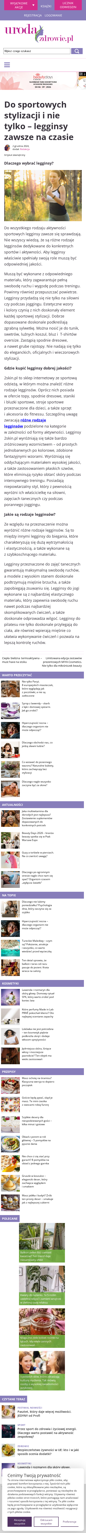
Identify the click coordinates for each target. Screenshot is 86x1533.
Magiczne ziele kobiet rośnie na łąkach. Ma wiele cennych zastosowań (39, 1341)
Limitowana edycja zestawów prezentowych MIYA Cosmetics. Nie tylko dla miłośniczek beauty (62, 661)
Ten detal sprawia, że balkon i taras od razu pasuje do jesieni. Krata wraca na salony (35, 965)
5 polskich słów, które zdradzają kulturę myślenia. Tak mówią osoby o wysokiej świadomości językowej (39, 1382)
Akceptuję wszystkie (19, 1521)
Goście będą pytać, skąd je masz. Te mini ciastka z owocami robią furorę (37, 1101)
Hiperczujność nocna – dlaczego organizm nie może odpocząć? (35, 726)
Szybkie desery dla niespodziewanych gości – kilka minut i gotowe (37, 1121)
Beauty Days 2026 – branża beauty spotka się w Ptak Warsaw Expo (38, 836)
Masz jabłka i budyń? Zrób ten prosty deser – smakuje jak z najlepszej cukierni (37, 1199)
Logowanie (53, 15)
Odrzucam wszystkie (46, 1521)
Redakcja (25, 149)
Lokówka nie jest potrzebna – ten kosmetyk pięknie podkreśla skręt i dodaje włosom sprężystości (37, 1034)
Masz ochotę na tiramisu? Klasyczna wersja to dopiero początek (38, 1082)
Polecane (10, 1218)
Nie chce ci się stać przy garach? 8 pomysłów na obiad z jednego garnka (35, 1160)
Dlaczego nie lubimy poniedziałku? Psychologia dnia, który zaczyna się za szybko (37, 907)
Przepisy (9, 1072)
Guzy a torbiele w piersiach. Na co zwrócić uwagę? (38, 854)
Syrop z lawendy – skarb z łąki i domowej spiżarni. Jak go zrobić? (36, 707)
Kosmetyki (10, 983)
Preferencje (69, 1521)
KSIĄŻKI (46, 5)
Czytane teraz (13, 1399)
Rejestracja (33, 15)
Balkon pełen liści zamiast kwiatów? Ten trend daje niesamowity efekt (36, 1256)
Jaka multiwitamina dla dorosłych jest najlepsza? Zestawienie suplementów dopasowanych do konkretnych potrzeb (37, 818)
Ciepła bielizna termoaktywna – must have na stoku (22, 660)
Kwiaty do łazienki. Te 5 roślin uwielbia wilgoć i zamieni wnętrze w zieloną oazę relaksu (40, 1298)
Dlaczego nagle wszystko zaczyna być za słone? (36, 783)
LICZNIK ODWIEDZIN (68, 5)
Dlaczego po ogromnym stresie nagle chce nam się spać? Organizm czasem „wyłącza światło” (37, 877)
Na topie (9, 895)
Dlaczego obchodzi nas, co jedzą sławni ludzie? (37, 744)
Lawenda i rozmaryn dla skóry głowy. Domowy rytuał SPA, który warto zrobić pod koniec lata (38, 995)
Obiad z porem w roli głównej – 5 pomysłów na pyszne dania (36, 1140)
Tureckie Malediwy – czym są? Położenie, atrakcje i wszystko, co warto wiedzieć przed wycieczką (37, 946)
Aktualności (12, 805)
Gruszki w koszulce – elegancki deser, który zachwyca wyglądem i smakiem (34, 1181)
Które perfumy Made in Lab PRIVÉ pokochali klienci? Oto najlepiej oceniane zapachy (38, 1013)
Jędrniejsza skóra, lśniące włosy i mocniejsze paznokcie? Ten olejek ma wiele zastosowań (37, 1054)
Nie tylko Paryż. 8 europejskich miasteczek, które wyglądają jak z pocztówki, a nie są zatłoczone (37, 688)
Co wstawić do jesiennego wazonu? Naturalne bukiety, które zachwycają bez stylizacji (38, 767)
